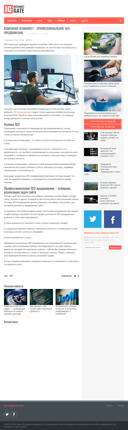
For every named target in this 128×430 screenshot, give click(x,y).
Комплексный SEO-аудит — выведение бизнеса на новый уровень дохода (14, 310)
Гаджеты (84, 20)
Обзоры (73, 20)
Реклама (121, 405)
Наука (49, 20)
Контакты (109, 405)
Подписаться (115, 247)
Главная (45, 33)
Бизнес (39, 20)
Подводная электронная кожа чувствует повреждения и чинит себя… (102, 169)
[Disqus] (41, 357)
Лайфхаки (61, 20)
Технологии (12, 20)
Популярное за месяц (103, 127)
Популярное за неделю (102, 121)
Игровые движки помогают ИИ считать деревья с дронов (110, 185)
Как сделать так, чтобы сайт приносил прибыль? (41, 309)
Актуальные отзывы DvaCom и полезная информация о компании (66, 310)
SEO (11, 275)
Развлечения (27, 20)
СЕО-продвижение (22, 112)
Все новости (33, 33)
